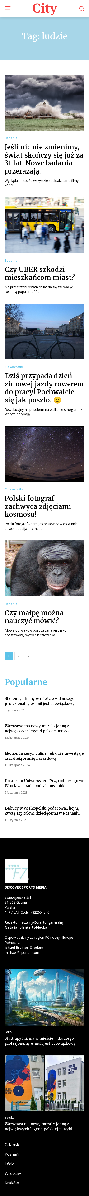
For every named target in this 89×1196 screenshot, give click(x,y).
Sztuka (10, 1117)
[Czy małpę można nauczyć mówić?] (44, 568)
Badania (11, 138)
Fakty (8, 1031)
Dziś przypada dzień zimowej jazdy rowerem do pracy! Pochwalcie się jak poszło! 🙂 (44, 388)
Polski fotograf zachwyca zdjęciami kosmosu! (38, 506)
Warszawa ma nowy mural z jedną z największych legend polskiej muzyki (38, 728)
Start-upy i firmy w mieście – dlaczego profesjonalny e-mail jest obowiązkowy (40, 701)
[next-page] (28, 656)
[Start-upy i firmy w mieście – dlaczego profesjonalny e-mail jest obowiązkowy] (44, 997)
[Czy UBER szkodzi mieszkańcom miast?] (44, 225)
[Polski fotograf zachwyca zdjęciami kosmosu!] (44, 454)
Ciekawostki (14, 367)
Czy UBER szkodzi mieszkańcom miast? (40, 273)
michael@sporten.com (22, 952)
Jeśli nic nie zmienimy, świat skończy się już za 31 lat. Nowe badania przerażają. (44, 159)
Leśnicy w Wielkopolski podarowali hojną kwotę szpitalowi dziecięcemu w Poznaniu (42, 811)
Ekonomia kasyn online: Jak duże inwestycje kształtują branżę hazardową (44, 756)
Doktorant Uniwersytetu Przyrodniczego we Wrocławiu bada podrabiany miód (44, 783)
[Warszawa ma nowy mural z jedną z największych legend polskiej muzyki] (44, 1083)
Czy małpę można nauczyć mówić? (34, 617)
